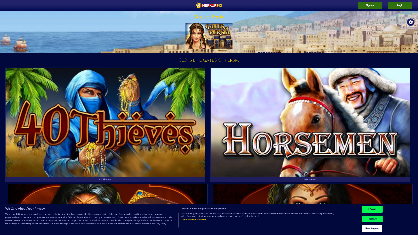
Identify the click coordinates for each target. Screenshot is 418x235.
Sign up (370, 5)
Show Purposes (372, 228)
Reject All (372, 219)
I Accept (372, 209)
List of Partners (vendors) (193, 220)
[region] (209, 219)
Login (400, 5)
